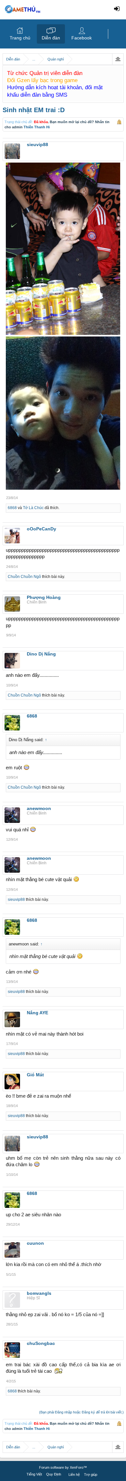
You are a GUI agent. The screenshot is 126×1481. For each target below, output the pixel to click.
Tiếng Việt (34, 1474)
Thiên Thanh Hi (37, 127)
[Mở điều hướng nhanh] (117, 59)
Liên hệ (74, 1474)
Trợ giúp (90, 1474)
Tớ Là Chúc (33, 508)
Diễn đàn (51, 37)
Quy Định (53, 1474)
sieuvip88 (16, 899)
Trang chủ (20, 37)
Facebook (81, 37)
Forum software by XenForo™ (63, 1467)
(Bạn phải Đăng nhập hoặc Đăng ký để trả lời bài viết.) (81, 1412)
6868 (12, 508)
